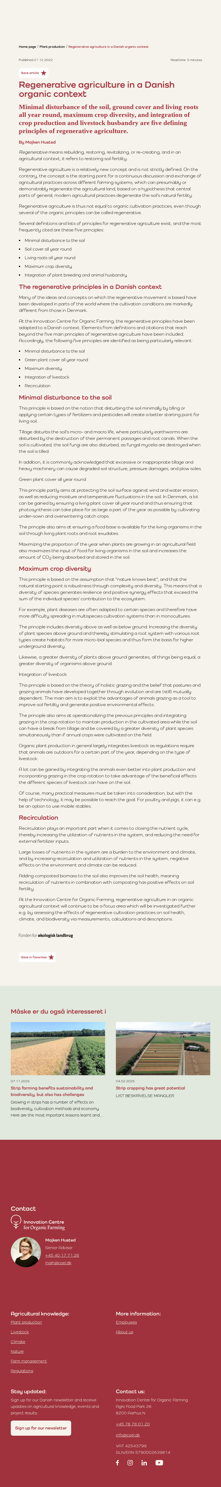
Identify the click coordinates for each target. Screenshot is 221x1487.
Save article (30, 73)
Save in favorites (34, 957)
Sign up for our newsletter (41, 1428)
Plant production (52, 47)
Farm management (29, 1361)
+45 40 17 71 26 (62, 1255)
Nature (17, 1351)
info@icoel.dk (128, 1435)
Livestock (20, 1332)
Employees (126, 1322)
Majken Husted (60, 1240)
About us (124, 1332)
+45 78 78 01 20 (133, 1424)
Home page (27, 47)
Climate (18, 1341)
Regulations (22, 1370)
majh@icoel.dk (58, 1262)
